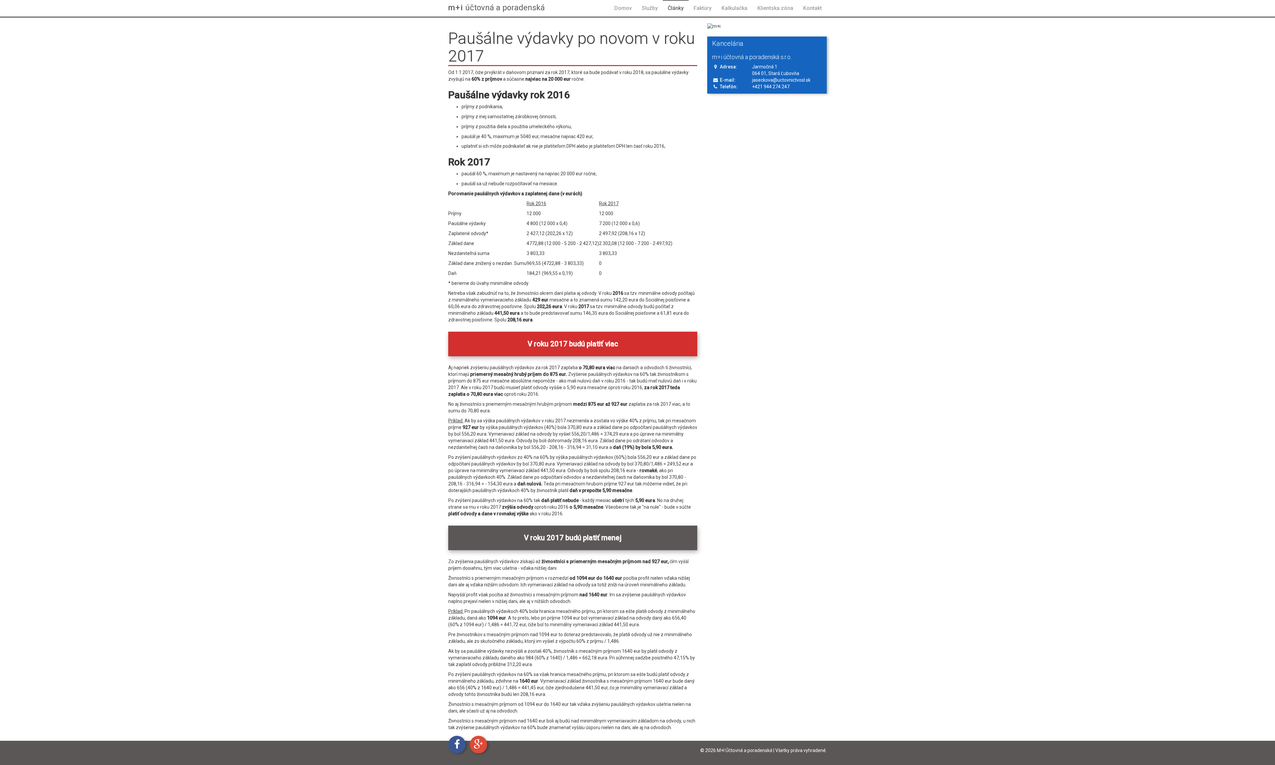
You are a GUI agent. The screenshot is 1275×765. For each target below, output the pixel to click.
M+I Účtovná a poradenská (744, 750)
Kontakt (812, 8)
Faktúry (703, 8)
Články (676, 8)
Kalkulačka (734, 8)
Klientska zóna (775, 8)
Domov (623, 8)
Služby (650, 8)
